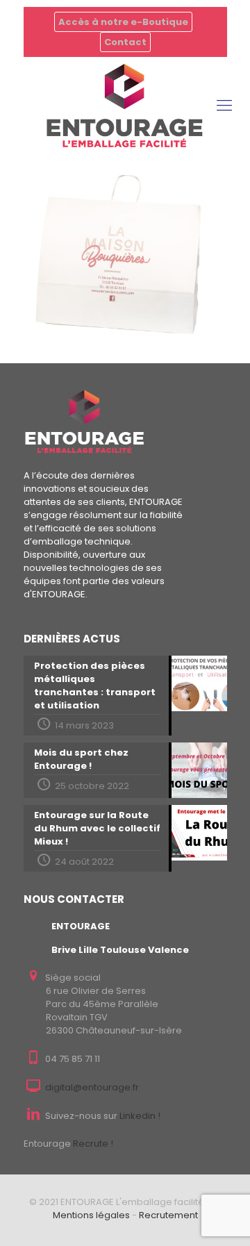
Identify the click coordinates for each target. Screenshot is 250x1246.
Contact (125, 42)
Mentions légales (91, 1215)
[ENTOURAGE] (125, 105)
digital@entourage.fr (92, 1087)
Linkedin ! (139, 1115)
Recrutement (168, 1215)
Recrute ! (93, 1143)
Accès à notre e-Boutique (123, 21)
